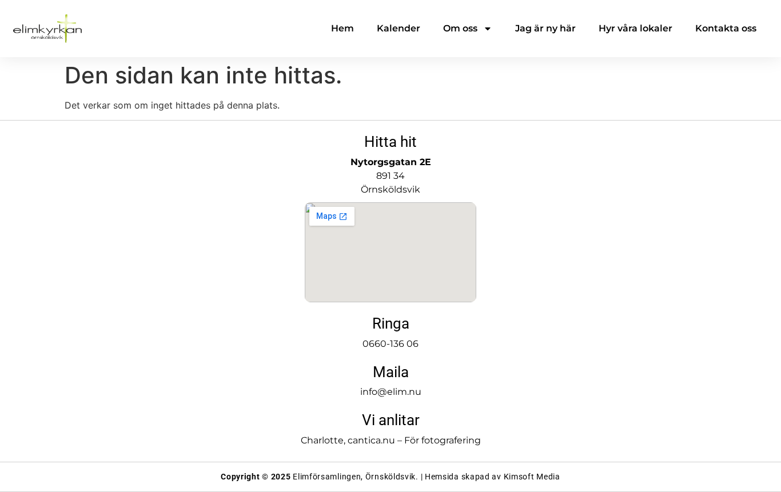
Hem (342, 28)
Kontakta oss (725, 28)
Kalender (398, 28)
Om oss (460, 28)
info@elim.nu (390, 391)
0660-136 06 (390, 343)
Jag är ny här (545, 28)
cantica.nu (371, 440)
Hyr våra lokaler (635, 28)
